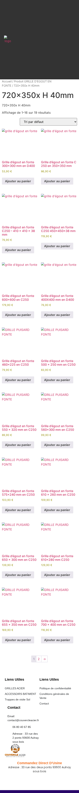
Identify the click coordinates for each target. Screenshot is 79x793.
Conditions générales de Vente (54, 695)
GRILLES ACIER (15, 688)
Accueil (7, 81)
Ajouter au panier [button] (18, 181)
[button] (39, 39)
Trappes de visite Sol (17, 699)
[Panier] (70, 40)
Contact (44, 703)
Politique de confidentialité (55, 688)
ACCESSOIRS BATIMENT (20, 693)
